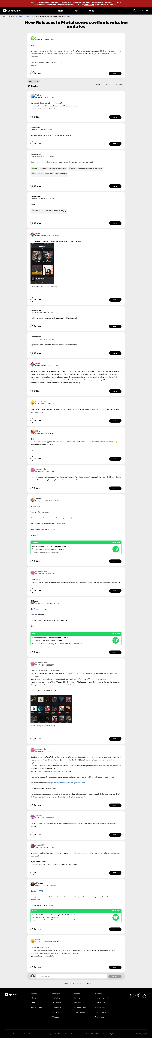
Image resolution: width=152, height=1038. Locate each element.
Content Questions (29, 16)
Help (60, 10)
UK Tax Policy (95, 1034)
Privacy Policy (33, 1034)
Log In (141, 10)
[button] (121, 38)
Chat (75, 10)
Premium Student (101, 1012)
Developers (56, 1003)
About (33, 998)
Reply (115, 74)
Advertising (56, 1007)
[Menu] (147, 10)
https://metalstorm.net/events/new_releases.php (67, 782)
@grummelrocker (40, 609)
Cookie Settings (46, 1034)
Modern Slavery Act (82, 1034)
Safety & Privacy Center (19, 1034)
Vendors (55, 1017)
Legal (6, 1034)
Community (14, 10)
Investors (55, 1012)
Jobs (33, 1003)
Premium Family (100, 1007)
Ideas (91, 10)
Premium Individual (102, 998)
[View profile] (33, 38)
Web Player (35, 899)
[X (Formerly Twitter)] (137, 995)
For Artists (56, 998)
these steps (89, 4)
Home (15, 16)
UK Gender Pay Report (110, 1034)
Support (77, 998)
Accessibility (69, 1034)
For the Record (36, 1007)
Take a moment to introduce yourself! (68, 644)
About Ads (58, 1034)
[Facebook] (144, 995)
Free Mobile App (80, 1007)
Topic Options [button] (33, 81)
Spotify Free (99, 1017)
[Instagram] (131, 995)
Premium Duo (100, 1003)
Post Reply (115, 976)
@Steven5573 (37, 891)
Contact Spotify (79, 1012)
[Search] (134, 10)
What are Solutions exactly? (76, 915)
